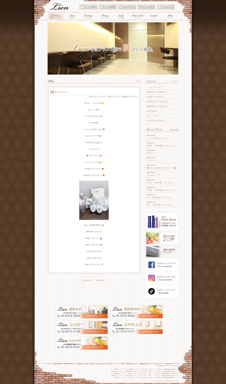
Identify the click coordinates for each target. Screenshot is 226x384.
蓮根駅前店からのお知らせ (157, 106)
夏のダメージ (152, 153)
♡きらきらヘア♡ (154, 175)
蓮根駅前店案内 (69, 363)
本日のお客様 (152, 111)
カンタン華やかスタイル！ (157, 138)
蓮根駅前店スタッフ (146, 363)
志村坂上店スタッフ (171, 363)
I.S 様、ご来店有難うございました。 (161, 183)
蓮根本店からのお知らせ (156, 92)
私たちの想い (109, 363)
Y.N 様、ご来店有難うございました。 (161, 190)
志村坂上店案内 (89, 363)
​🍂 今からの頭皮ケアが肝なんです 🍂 (161, 168)
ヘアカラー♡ (152, 160)
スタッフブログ (153, 116)
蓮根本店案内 (58, 363)
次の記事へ (100, 280)
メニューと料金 (120, 363)
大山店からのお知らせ (155, 97)
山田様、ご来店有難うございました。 (161, 145)
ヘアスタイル (174, 366)
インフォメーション (154, 87)
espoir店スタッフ (162, 366)
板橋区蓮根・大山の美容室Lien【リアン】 (64, 1)
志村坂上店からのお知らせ (97, 96)
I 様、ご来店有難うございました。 (160, 197)
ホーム (50, 363)
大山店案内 (78, 363)
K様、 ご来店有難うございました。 (160, 205)
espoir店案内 (99, 363)
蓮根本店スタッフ (132, 363)
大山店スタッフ (159, 363)
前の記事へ (87, 280)
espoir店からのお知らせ (156, 120)
